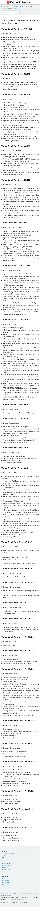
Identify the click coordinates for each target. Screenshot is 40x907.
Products (8, 6)
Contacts (8, 902)
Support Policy (6, 882)
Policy (3, 902)
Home (3, 6)
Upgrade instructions (7, 865)
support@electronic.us (17, 900)
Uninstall (24, 902)
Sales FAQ (5, 868)
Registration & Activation (9, 870)
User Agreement (16, 902)
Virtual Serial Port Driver (18, 6)
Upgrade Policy (6, 880)
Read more (5, 857)
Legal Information (6, 895)
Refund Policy (6, 885)
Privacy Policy (6, 878)
